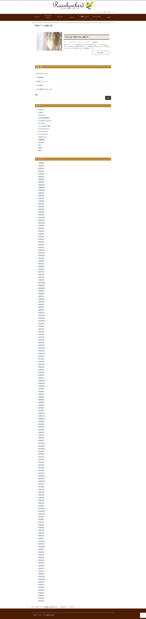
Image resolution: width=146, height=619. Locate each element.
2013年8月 (41, 582)
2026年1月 (41, 182)
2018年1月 (41, 440)
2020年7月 (41, 361)
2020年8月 (41, 358)
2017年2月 (41, 470)
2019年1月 (41, 410)
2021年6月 (41, 331)
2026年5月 (41, 171)
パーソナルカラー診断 (44, 126)
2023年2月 (41, 277)
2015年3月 (41, 533)
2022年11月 (41, 285)
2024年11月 (41, 220)
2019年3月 (41, 405)
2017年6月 (41, 459)
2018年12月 (41, 413)
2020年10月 (41, 353)
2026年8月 (41, 163)
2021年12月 (41, 315)
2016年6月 (41, 492)
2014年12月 (41, 541)
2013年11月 (41, 576)
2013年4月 (41, 592)
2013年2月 (41, 598)
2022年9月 (41, 290)
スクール (71, 17)
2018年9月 (41, 421)
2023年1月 (41, 280)
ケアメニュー (60, 17)
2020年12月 (41, 348)
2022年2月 (41, 310)
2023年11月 (41, 252)
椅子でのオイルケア (42, 73)
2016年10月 (41, 481)
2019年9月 (41, 388)
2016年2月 (41, 503)
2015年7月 (41, 522)
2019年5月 (41, 399)
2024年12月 (41, 217)
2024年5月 (41, 236)
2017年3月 (41, 467)
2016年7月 (41, 489)
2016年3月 (41, 500)
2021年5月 (41, 334)
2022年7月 (41, 296)
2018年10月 (41, 418)
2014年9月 (41, 549)
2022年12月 (41, 282)
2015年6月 (41, 524)
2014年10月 (41, 546)
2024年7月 (41, 231)
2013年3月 (41, 595)
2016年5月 (41, 494)
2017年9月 (41, 451)
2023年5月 (41, 269)
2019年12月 (41, 380)
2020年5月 (41, 367)
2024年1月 (41, 247)
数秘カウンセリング (85, 17)
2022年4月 (41, 304)
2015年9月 (41, 516)
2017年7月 (41, 456)
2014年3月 (41, 565)
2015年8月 (41, 519)
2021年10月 (41, 320)
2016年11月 (41, 478)
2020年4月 (41, 369)
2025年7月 (41, 198)
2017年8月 (41, 454)
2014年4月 (41, 562)
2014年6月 (41, 557)
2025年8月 (41, 195)
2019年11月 (41, 383)
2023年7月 (41, 263)
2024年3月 (41, 241)
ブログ (108, 17)
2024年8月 (41, 228)
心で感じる (41, 142)
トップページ (36, 17)
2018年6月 (41, 429)
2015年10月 (41, 514)
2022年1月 (41, 312)
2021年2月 (41, 342)
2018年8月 (41, 424)
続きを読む (100, 52)
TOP (45, 607)
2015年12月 (41, 508)
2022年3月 (41, 307)
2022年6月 (41, 299)
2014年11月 (41, 543)
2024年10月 (41, 222)
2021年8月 (41, 326)
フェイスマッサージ (43, 128)
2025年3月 (41, 209)
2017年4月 (41, 465)
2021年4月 (41, 337)
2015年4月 (41, 530)
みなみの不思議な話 (43, 117)
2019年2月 (41, 407)
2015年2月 (41, 535)
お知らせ (95, 42)
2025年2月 (41, 212)
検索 (36, 94)
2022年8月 (41, 293)
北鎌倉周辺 (41, 139)
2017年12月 (41, 443)
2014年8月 (41, 552)
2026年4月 (41, 173)
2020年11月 (41, 350)
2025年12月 (41, 184)
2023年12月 (41, 250)
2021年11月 (41, 318)
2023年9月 (41, 258)
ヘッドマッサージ (43, 134)
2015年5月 (41, 527)
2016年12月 (41, 475)
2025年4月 (41, 206)
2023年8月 (41, 261)
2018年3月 (41, 435)
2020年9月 (41, 356)
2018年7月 (41, 426)
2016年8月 (41, 486)
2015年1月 (41, 538)
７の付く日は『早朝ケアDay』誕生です (76, 37)
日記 (39, 145)
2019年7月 (41, 394)
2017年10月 (41, 448)
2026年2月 (41, 179)
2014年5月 (41, 560)
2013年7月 (41, 584)
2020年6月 (41, 364)
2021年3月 (41, 339)
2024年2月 (41, 244)
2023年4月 (41, 271)
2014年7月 (41, 554)
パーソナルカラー (97, 17)
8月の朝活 (40, 85)
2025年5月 (41, 203)
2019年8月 (41, 391)
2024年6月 (41, 233)
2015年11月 (41, 511)
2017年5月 (41, 462)
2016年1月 (41, 505)
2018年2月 (41, 437)
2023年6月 (41, 266)
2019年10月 (41, 386)
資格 (39, 150)
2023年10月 (41, 255)
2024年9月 (41, 225)
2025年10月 (41, 190)
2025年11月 (41, 187)
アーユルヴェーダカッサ (44, 120)
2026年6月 (41, 168)
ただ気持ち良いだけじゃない (45, 89)
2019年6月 (41, 397)
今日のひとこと (42, 136)
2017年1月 (41, 473)
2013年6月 (41, 587)
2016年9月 (41, 484)
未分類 (40, 147)
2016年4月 (41, 497)
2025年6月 (41, 201)
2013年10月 (41, 579)
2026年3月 (41, 176)
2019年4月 (41, 402)
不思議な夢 (40, 77)
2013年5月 (41, 590)
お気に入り (41, 109)
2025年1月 (41, 214)
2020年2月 (41, 375)
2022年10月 (41, 288)
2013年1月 (41, 601)
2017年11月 (41, 446)
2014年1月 (41, 571)
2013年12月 (41, 573)
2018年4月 (41, 432)
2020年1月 (41, 378)
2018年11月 (41, 416)
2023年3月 (41, 274)
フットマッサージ (43, 131)
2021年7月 (41, 329)
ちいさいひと (42, 115)
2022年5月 (41, 301)
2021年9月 (41, 323)
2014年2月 (41, 568)
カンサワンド (42, 123)
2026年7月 (41, 165)
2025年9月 (41, 193)
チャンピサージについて (48, 17)
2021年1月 (41, 345)
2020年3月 (41, 372)
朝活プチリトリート (42, 81)
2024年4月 (41, 239)
